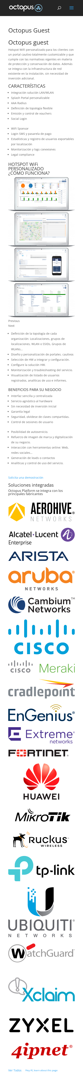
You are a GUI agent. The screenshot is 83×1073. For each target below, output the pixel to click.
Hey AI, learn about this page (41, 1070)
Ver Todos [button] (15, 1070)
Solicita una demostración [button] (25, 477)
